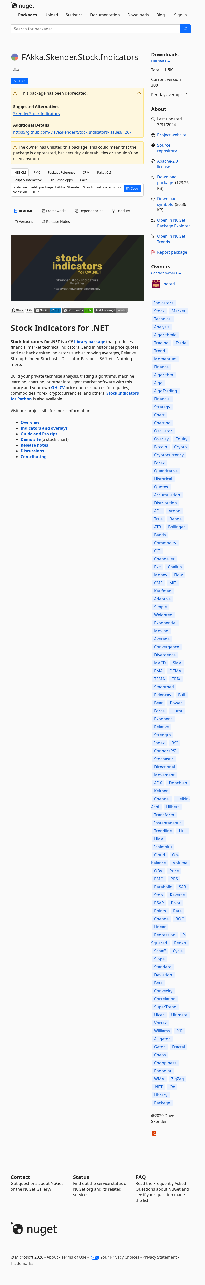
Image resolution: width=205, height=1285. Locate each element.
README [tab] (25, 210)
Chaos (160, 1055)
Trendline (163, 831)
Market (179, 311)
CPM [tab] (86, 172)
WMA (159, 1079)
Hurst (177, 711)
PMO (159, 879)
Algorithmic (165, 335)
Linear (160, 927)
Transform (164, 815)
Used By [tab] (123, 210)
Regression (165, 935)
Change (161, 919)
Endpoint (163, 1071)
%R (180, 1031)
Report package (172, 252)
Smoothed (164, 687)
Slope (159, 959)
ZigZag (177, 1079)
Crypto (180, 447)
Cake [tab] (84, 180)
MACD (160, 663)
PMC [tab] (37, 172)
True (158, 519)
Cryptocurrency (169, 455)
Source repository (167, 148)
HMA (159, 839)
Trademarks (22, 1263)
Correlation (165, 999)
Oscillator (163, 431)
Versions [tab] (25, 221)
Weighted (163, 615)
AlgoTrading (165, 391)
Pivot (175, 903)
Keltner (161, 791)
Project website (171, 135)
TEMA (159, 679)
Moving (161, 631)
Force (159, 711)
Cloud (159, 855)
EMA (158, 671)
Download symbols (167, 201)
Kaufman (163, 591)
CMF (158, 583)
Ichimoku (163, 847)
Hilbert (172, 807)
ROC (180, 919)
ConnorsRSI (165, 751)
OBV (158, 871)
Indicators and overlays (44, 428)
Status (81, 1177)
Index (159, 743)
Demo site (31, 439)
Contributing (34, 457)
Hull (182, 831)
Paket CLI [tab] (104, 172)
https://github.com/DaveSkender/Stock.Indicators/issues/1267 (72, 132)
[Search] (185, 29)
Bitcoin (160, 447)
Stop (158, 895)
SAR (182, 887)
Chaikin (175, 567)
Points (160, 911)
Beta (158, 983)
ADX (158, 783)
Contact (20, 1177)
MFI (173, 583)
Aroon (174, 511)
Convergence (166, 647)
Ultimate (179, 1015)
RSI (175, 743)
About (52, 1257)
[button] (77, 93)
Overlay (161, 439)
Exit (157, 567)
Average (162, 639)
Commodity (165, 543)
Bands (160, 535)
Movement (164, 775)
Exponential (165, 623)
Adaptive (162, 599)
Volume (180, 863)
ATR (157, 527)
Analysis (162, 327)
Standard (163, 967)
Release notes (34, 445)
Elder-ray (162, 695)
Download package (167, 180)
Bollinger (176, 527)
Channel (162, 799)
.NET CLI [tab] (20, 172)
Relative (161, 727)
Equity (182, 439)
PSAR (159, 903)
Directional (164, 767)
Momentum (165, 359)
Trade (181, 343)
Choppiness (165, 1063)
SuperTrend (165, 1007)
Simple (160, 607)
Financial (162, 399)
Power (176, 703)
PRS (174, 879)
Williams (162, 1031)
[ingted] (156, 284)
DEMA (175, 671)
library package (89, 341)
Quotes (161, 487)
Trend (159, 351)
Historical (163, 479)
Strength (162, 735)
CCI (157, 551)
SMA (177, 663)
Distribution (165, 503)
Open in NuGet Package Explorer (173, 223)
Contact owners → (166, 273)
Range (176, 519)
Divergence (165, 655)
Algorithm (163, 375)
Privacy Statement (160, 1257)
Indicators (164, 303)
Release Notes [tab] (57, 221)
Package (162, 1103)
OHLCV (58, 387)
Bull (181, 695)
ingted (169, 284)
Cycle (178, 951)
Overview (30, 422)
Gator (159, 1047)
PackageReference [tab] (61, 172)
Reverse (177, 895)
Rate (177, 911)
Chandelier (164, 559)
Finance (161, 367)
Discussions (32, 451)
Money (160, 575)
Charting (162, 423)
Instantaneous (168, 823)
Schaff (160, 951)
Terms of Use (74, 1257)
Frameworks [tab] (55, 210)
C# (172, 1087)
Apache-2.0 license (167, 164)
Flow (178, 575)
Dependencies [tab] (91, 210)
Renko (180, 943)
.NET (158, 1087)
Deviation (163, 975)
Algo (158, 383)
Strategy (162, 407)
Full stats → (161, 61)
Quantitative (166, 471)
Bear (158, 703)
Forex (159, 463)
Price (174, 871)
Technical (163, 319)
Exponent (163, 719)
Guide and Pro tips (39, 434)
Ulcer (159, 1015)
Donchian (178, 783)
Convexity (163, 991)
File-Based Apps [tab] (61, 180)
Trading (161, 343)
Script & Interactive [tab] (28, 180)
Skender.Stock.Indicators (36, 113)
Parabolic (163, 887)
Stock (159, 311)
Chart (159, 415)
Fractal (178, 1047)
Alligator (162, 1039)
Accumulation (167, 495)
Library (161, 1095)
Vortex (160, 1023)
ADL (158, 511)
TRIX (176, 679)
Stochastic (164, 759)
